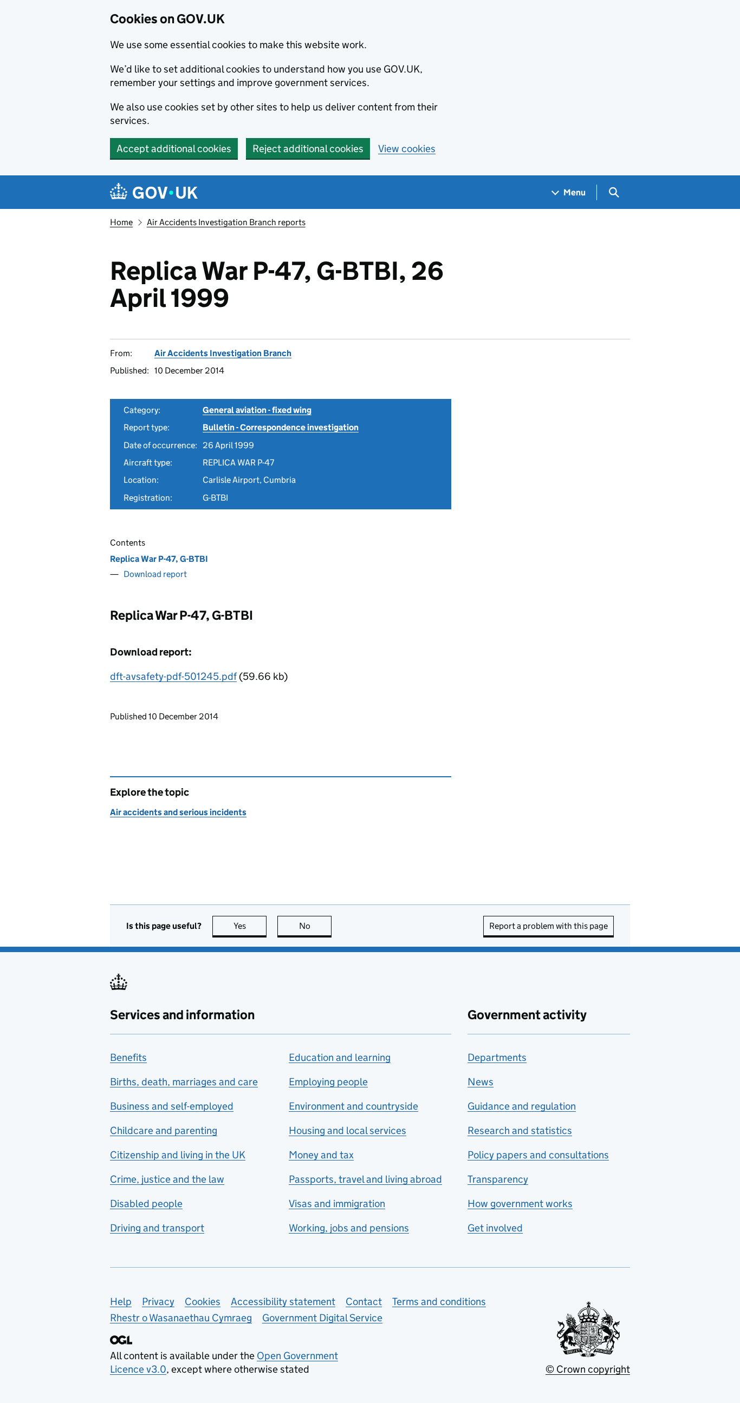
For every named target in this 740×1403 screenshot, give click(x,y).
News (481, 1082)
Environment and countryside (353, 1106)
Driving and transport (157, 1228)
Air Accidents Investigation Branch (222, 353)
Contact (364, 1301)
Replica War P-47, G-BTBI (159, 559)
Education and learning (340, 1057)
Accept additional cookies (173, 148)
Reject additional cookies (307, 148)
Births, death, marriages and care (184, 1082)
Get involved (495, 1228)
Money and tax (321, 1155)
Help (121, 1301)
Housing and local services (347, 1130)
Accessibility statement (283, 1301)
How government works (520, 1203)
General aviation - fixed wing (257, 410)
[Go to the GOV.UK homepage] (154, 192)
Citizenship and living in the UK (177, 1155)
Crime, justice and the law (167, 1179)
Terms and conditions (439, 1301)
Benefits (128, 1057)
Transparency (498, 1179)
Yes (250, 926)
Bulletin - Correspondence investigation (281, 427)
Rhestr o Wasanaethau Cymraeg (181, 1318)
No (315, 926)
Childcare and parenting (163, 1130)
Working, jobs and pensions (349, 1228)
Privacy (158, 1301)
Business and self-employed (171, 1106)
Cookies (202, 1301)
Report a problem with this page (548, 926)
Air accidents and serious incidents (178, 812)
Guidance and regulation (522, 1106)
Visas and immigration (337, 1203)
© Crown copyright (588, 1369)
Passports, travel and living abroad (365, 1179)
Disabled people (146, 1203)
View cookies (407, 148)
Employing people (328, 1082)
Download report (155, 574)
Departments (497, 1057)
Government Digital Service (322, 1318)
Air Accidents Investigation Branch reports (226, 222)
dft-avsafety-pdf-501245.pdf (173, 676)
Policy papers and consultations (538, 1155)
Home (121, 222)
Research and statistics (520, 1130)
